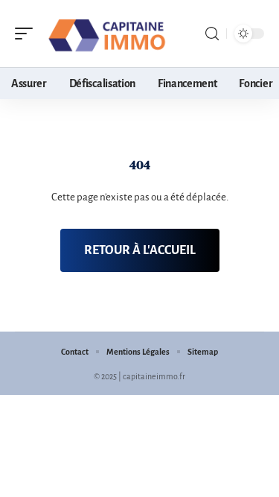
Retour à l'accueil (140, 250)
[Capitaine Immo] (107, 33)
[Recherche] (212, 33)
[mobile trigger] (27, 33)
